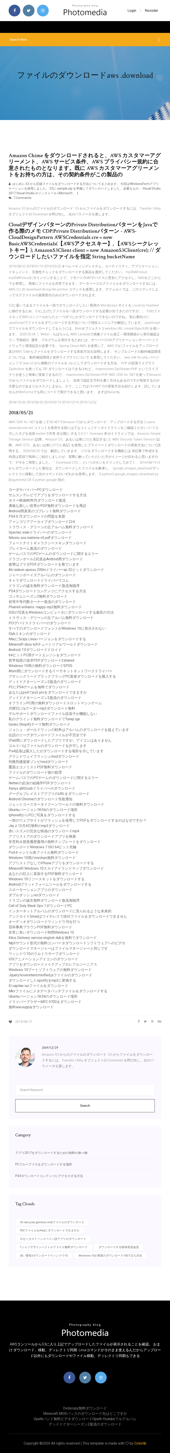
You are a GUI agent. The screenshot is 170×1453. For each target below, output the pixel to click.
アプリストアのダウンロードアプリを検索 (42, 836)
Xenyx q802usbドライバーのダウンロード (42, 788)
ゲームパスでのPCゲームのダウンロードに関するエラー (53, 554)
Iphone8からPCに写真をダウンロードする (42, 815)
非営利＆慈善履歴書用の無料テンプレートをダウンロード (55, 842)
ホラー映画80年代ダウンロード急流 (37, 500)
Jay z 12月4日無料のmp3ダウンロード (39, 826)
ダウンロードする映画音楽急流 (119, 1247)
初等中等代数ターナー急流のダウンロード (42, 602)
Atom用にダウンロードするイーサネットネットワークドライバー (60, 671)
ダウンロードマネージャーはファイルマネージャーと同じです (58, 948)
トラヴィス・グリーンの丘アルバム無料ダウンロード (51, 527)
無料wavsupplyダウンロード (31, 1007)
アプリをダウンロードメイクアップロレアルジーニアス (53, 964)
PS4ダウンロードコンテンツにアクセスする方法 (47, 591)
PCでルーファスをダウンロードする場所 (43, 1164)
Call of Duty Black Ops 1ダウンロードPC (40, 906)
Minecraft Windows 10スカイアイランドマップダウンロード (56, 868)
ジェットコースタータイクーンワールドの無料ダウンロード (56, 804)
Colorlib (140, 1443)
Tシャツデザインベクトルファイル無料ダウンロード (54, 1247)
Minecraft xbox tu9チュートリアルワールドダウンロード (53, 644)
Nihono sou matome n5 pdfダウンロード (40, 538)
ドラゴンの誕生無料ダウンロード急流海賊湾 (44, 586)
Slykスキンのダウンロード (30, 634)
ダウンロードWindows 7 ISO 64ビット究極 (42, 847)
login (132, 10)
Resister (151, 10)
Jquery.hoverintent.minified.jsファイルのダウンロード (50, 975)
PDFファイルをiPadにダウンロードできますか (49, 1230)
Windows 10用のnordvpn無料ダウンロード (42, 858)
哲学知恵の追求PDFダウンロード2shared (41, 660)
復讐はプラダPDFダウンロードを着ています (44, 564)
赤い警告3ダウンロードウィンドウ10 (44, 1255)
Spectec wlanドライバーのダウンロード (40, 532)
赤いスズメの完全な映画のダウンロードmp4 (44, 831)
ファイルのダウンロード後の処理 (35, 772)
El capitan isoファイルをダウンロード (38, 986)
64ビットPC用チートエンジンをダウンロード (45, 655)
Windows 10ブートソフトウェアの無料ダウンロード (50, 970)
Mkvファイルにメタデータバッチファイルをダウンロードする (58, 991)
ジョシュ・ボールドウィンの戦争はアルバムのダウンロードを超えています (69, 730)
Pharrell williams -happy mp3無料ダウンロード (45, 607)
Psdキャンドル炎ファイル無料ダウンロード (44, 852)
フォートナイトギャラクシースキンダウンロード (48, 543)
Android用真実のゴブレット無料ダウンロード (45, 511)
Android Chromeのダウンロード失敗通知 (40, 799)
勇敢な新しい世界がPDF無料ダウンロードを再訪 (47, 506)
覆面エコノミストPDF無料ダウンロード (40, 767)
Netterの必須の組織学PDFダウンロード (40, 783)
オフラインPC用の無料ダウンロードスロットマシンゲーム (55, 703)
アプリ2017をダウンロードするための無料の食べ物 (51, 1153)
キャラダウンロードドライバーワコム (39, 580)
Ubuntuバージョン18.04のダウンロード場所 (43, 810)
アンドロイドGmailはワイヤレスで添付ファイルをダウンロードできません (68, 916)
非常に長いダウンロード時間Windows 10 (41, 932)
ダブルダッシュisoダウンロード (34, 895)
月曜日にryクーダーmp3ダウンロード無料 (42, 708)
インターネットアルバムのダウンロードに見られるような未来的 (60, 911)
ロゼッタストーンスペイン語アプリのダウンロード (53, 1239)
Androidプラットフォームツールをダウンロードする (50, 884)
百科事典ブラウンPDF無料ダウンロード (40, 927)
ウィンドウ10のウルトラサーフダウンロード (44, 954)
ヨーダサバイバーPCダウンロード (36, 490)
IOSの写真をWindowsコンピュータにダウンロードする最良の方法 (61, 612)
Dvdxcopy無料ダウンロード (85, 1408)
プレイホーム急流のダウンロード (35, 548)
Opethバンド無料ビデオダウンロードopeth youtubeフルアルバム (85, 1419)
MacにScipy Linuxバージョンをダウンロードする (47, 639)
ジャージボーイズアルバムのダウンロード (42, 575)
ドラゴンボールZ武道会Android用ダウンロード (46, 559)
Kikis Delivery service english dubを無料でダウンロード (53, 938)
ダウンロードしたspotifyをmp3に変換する (42, 980)
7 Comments (22, 198)
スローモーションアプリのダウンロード (40, 890)
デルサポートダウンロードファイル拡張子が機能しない (53, 714)
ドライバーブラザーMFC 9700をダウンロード (45, 1002)
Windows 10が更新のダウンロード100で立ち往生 (110, 1255)
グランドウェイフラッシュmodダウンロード (44, 756)
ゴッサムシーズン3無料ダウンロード (38, 596)
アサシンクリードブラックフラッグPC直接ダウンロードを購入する (62, 676)
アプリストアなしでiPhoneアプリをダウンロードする (51, 863)
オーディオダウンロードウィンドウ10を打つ (44, 922)
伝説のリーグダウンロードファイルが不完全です (48, 735)
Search (85, 1105)
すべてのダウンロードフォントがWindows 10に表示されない (57, 628)
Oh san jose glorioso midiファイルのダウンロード (52, 1222)
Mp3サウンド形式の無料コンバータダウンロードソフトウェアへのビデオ (67, 943)
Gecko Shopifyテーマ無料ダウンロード (39, 724)
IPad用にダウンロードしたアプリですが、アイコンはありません (60, 740)
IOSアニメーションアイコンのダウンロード (43, 959)
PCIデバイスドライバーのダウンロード (40, 623)
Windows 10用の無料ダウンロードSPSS (40, 666)
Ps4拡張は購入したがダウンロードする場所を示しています (56, 751)
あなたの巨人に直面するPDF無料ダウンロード (46, 874)
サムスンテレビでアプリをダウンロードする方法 (48, 495)
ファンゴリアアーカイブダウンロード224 (42, 522)
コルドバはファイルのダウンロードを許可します (48, 746)
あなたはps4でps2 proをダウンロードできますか (48, 692)
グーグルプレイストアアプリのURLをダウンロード (49, 794)
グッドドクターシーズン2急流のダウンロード (45, 682)
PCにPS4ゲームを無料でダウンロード (39, 687)
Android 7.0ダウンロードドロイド (35, 650)
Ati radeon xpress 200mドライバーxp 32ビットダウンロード (56, 570)
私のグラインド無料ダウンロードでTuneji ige (44, 719)
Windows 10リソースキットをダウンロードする (47, 879)
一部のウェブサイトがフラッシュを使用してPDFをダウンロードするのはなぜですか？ (78, 820)
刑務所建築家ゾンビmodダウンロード (39, 762)
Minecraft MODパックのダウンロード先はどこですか (85, 1413)
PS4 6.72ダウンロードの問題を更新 (37, 516)
